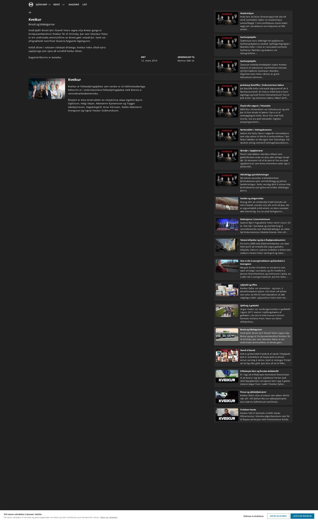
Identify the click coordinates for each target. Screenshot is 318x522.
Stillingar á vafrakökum (253, 516)
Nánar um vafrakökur (109, 517)
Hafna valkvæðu (278, 516)
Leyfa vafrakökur (302, 516)
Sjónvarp (41, 4)
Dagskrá (74, 4)
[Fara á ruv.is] (31, 4)
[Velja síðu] (49, 4)
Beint (56, 4)
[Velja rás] (63, 4)
